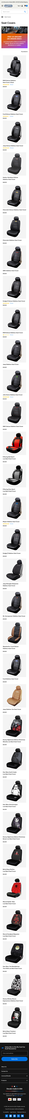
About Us (3, 1066)
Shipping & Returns (21, 1112)
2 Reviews (12, 148)
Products (4, 1080)
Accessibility (6, 1112)
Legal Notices (13, 1112)
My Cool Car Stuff (12, 1106)
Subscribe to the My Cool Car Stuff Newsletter (15, 1048)
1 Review (11, 84)
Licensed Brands (6, 1076)
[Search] (25, 12)
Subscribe (14, 1059)
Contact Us (4, 1071)
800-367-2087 (19, 1095)
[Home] (2, 17)
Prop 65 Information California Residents (14, 1109)
